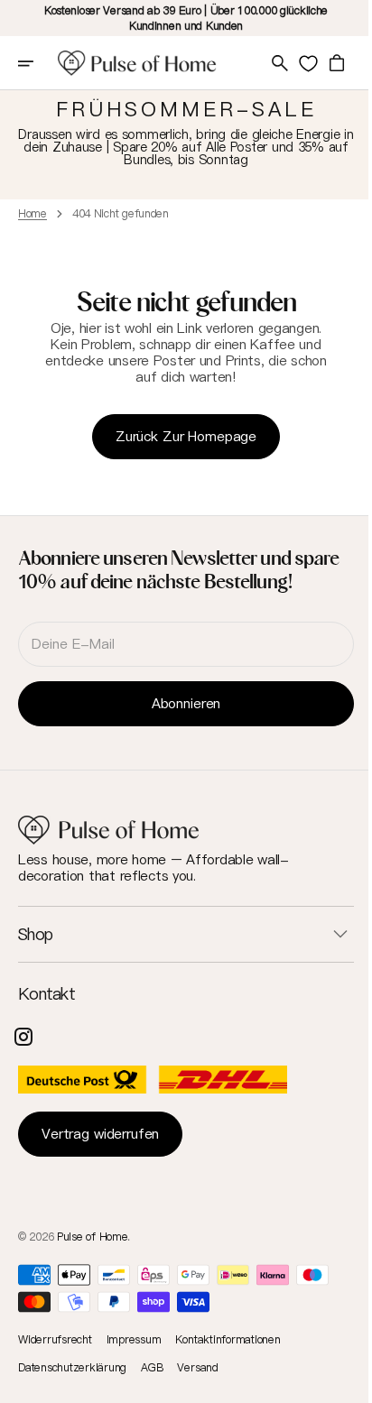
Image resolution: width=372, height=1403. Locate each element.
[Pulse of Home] (137, 63)
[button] (38, 63)
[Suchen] (266, 63)
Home (32, 214)
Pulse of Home (92, 1236)
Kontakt (46, 994)
